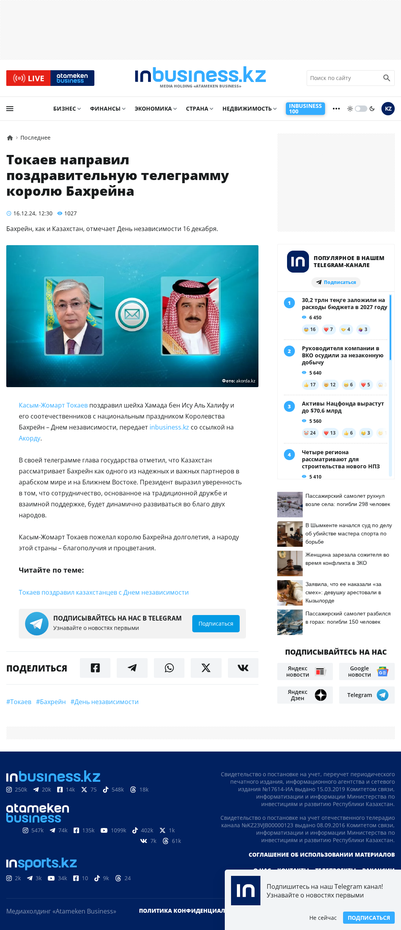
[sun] (350, 109)
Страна (197, 108)
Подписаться (369, 917)
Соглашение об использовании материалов (322, 854)
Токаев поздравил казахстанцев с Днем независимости (104, 592)
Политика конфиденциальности (194, 910)
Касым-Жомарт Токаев (54, 405)
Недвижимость (247, 108)
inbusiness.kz (169, 427)
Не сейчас (323, 917)
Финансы (105, 108)
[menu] (9, 108)
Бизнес (64, 108)
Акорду (29, 438)
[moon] (372, 109)
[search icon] (387, 78)
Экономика (153, 108)
